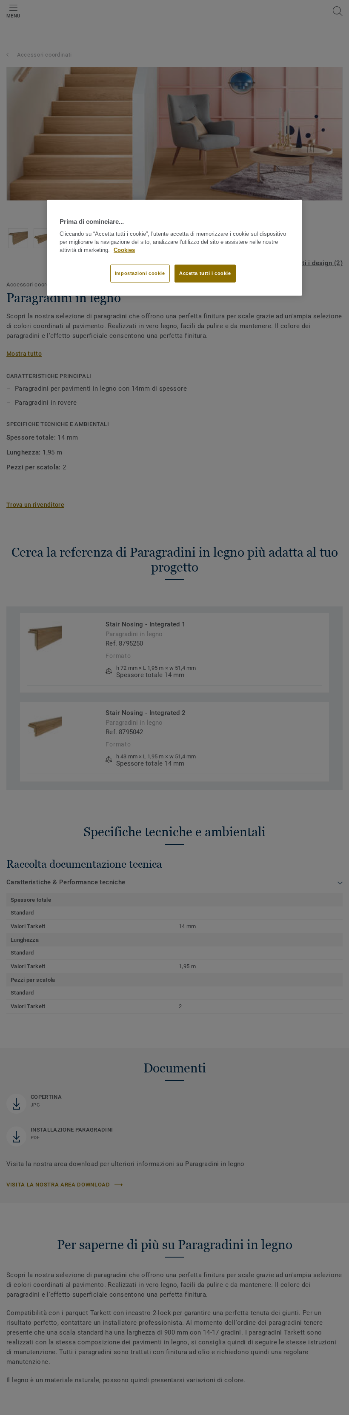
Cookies (124, 250)
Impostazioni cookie (140, 273)
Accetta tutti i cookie (205, 273)
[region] (174, 248)
